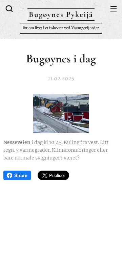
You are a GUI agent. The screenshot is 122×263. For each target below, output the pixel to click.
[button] (8, 8)
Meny (113, 8)
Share (20, 175)
